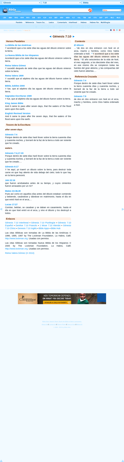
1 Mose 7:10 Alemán (50, 225)
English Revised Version (17, 113)
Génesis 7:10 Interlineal (17, 222)
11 (81, 59)
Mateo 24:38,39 (13, 191)
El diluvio (79, 45)
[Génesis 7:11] (121, 214)
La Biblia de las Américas (18, 45)
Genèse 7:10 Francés (26, 225)
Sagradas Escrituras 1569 (18, 96)
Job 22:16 (10, 180)
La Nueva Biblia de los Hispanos (22, 55)
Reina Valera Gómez (15, 65)
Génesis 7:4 (11, 134)
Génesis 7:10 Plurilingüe (43, 222)
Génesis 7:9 (80, 96)
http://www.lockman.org (16, 238)
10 (92, 53)
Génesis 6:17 (12, 166)
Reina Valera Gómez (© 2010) (19, 253)
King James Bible (14, 103)
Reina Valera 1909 (14, 75)
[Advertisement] (62, 274)
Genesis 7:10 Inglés (27, 228)
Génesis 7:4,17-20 (14, 153)
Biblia (6, 30)
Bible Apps (44, 228)
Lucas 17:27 (11, 204)
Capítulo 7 (19, 30)
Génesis (12, 30)
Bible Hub (55, 228)
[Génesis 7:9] (3, 214)
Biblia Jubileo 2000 (15, 86)
